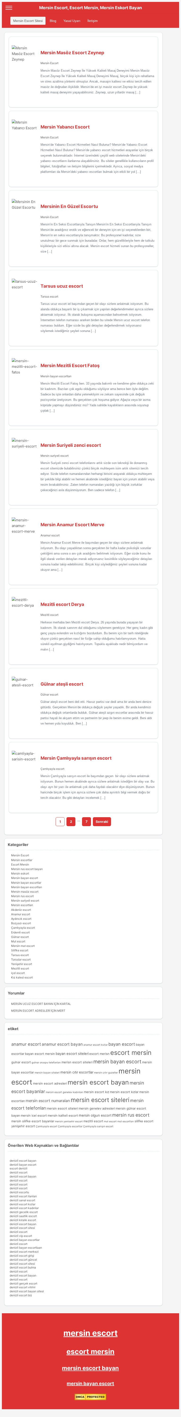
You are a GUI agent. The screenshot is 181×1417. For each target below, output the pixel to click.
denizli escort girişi (22, 1255)
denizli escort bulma (23, 1267)
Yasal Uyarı (71, 21)
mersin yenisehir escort (69, 1121)
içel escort (18, 973)
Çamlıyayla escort (52, 769)
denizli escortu (19, 1192)
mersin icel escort (34, 1115)
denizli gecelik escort (24, 1212)
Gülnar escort (49, 694)
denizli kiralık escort (23, 1220)
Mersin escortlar (21, 860)
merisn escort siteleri (77, 1062)
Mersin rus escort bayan (27, 869)
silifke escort (144, 1121)
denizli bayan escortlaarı (26, 1247)
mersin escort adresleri (50, 1083)
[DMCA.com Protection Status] (90, 1399)
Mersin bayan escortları (56, 376)
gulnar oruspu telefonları (46, 1062)
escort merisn (99, 1054)
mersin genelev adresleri (97, 1108)
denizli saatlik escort (23, 1216)
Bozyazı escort (21, 923)
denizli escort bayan (23, 1160)
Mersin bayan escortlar (26, 882)
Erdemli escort (20, 932)
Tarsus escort (49, 296)
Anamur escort (50, 535)
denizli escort (18, 1172)
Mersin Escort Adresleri (30, 1010)
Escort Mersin (20, 864)
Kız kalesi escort (22, 977)
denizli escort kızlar (22, 1204)
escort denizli (18, 1168)
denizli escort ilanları (23, 1196)
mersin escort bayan (98, 1082)
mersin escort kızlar (124, 1092)
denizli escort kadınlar (24, 1208)
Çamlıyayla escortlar (70, 1126)
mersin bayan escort (117, 1061)
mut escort (110, 1121)
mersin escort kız (96, 1092)
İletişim (92, 21)
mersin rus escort (130, 1115)
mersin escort (90, 1333)
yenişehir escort (23, 1126)
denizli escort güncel (23, 1259)
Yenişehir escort (21, 964)
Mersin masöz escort (24, 891)
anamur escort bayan (62, 1044)
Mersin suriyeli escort (55, 455)
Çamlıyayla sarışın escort (98, 1126)
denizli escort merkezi (24, 1251)
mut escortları (125, 1121)
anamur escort (26, 1044)
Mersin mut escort (23, 946)
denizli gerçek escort (23, 1283)
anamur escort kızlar (95, 1044)
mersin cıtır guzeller (106, 1072)
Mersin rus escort (22, 896)
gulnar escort (21, 1062)
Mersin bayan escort (24, 878)
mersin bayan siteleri (47, 1072)
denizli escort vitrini (22, 1287)
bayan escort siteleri (72, 1054)
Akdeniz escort (21, 910)
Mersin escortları (22, 905)
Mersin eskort (20, 873)
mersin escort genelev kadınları (64, 1092)
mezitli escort (93, 1121)
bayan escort (121, 1044)
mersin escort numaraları (48, 1100)
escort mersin (131, 1052)
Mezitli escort (49, 615)
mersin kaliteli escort (63, 1115)
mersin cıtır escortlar (76, 1072)
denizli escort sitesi (22, 1228)
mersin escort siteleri (100, 1099)
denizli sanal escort (22, 1200)
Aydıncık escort (21, 918)
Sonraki (102, 822)
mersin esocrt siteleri (62, 1108)
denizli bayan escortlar (25, 1240)
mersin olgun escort (95, 1115)
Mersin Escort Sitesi (28, 21)
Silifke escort (19, 950)
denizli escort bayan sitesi (27, 1291)
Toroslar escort (21, 959)
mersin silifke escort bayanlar (32, 1121)
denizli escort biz (21, 1295)
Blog (53, 21)
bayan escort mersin (40, 1054)
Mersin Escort (49, 63)
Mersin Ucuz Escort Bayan (32, 1004)
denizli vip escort (21, 1236)
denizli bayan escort (23, 1164)
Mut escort (18, 941)
